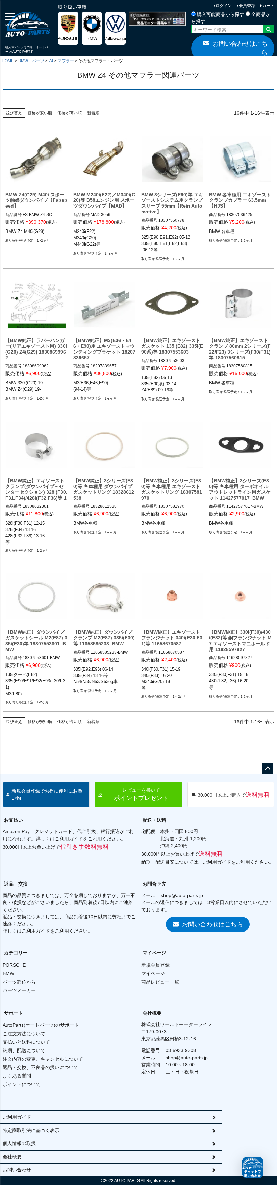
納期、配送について (24, 1050)
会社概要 (152, 1013)
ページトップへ (267, 768)
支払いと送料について (26, 1042)
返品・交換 (16, 884)
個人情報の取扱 (19, 1143)
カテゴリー (16, 953)
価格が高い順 (69, 113)
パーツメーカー (19, 990)
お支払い (13, 820)
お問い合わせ (17, 1169)
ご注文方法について (24, 1033)
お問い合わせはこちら (240, 48)
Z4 (51, 60)
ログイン (224, 5)
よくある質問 (17, 1076)
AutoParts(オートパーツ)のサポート (41, 1025)
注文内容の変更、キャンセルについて (43, 1059)
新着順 (93, 113)
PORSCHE (14, 965)
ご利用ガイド (69, 838)
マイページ (154, 953)
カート (268, 5)
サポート (13, 1013)
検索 (268, 30)
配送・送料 (154, 820)
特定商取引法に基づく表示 (31, 1130)
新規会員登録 (155, 965)
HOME (8, 60)
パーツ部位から (19, 982)
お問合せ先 (154, 884)
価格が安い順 (40, 113)
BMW (8, 973)
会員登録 (247, 5)
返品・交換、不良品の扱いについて (40, 1067)
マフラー (66, 60)
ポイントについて (22, 1084)
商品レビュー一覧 (160, 982)
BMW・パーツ (31, 60)
